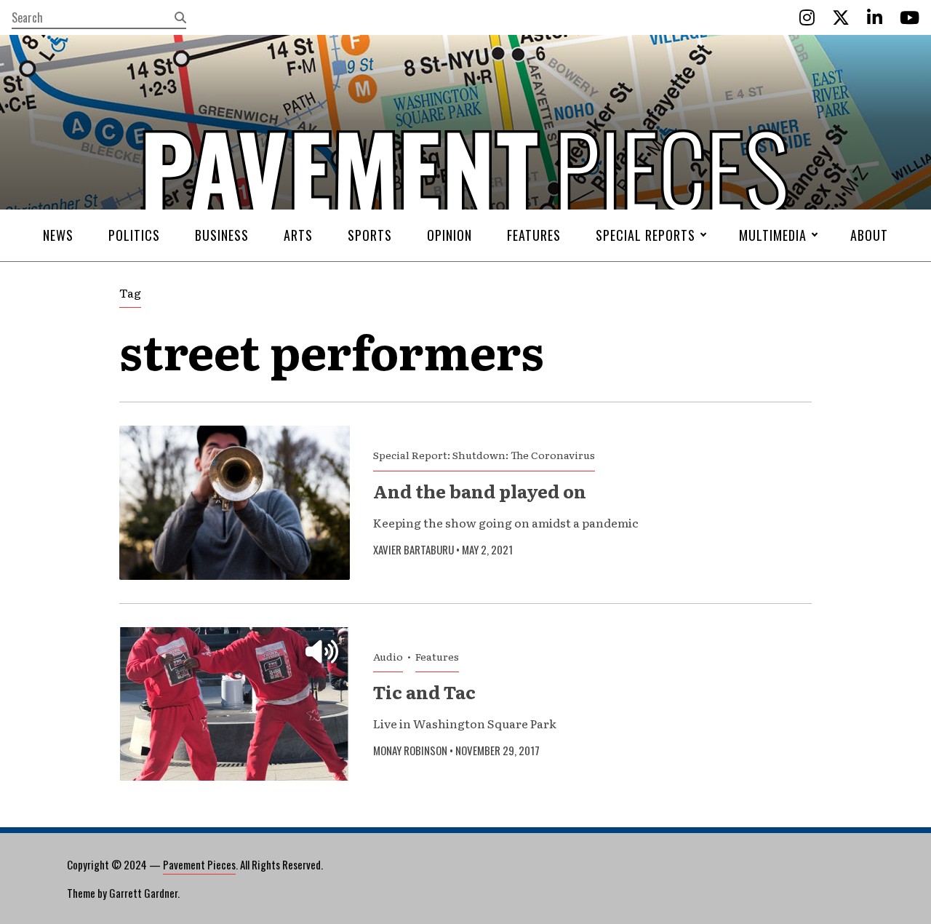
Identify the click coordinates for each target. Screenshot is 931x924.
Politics (134, 235)
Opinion (449, 235)
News (58, 235)
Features (534, 235)
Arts (298, 235)
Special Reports (645, 235)
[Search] (180, 17)
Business (222, 235)
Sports (370, 235)
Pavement (218, 213)
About (869, 235)
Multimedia (773, 235)
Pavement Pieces (199, 864)
